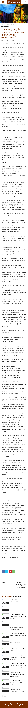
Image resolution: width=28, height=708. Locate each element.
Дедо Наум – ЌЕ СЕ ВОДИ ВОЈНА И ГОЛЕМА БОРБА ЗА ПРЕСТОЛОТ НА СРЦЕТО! (18, 665)
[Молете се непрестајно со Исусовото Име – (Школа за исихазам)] (5, 657)
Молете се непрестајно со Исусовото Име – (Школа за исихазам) (17, 657)
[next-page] (5, 696)
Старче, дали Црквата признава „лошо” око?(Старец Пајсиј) (16, 682)
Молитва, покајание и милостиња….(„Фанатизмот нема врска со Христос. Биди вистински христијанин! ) (20, 585)
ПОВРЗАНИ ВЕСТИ (7, 596)
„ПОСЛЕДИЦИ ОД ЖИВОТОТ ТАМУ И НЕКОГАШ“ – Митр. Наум (18, 635)
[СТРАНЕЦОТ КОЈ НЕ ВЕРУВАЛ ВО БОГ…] (5, 642)
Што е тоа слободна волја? (7, 581)
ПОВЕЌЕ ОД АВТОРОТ (19, 596)
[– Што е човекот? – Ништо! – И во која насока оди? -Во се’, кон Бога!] (5, 616)
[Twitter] (6, 571)
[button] (2, 2)
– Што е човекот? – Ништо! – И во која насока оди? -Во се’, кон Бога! (18, 616)
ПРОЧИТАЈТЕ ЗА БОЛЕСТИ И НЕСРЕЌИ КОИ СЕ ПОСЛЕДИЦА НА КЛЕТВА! (18, 689)
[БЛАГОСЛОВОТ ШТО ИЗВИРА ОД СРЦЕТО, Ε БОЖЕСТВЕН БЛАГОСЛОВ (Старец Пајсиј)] (5, 672)
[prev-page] (3, 696)
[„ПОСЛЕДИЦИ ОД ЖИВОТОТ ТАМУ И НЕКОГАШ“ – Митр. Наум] (5, 635)
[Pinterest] (10, 571)
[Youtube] (21, 704)
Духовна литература (9, 24)
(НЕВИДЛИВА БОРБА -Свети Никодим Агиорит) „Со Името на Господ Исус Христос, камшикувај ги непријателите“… (18, 625)
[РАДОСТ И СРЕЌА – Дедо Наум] (5, 650)
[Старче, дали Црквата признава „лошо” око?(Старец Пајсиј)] (5, 682)
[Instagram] (11, 704)
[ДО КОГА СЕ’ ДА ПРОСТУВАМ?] (5, 601)
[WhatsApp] (13, 571)
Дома (2, 24)
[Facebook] (3, 571)
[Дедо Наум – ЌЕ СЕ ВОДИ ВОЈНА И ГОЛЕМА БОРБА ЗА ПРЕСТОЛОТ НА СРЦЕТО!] (5, 665)
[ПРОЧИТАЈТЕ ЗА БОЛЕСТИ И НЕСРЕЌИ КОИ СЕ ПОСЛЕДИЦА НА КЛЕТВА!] (5, 689)
